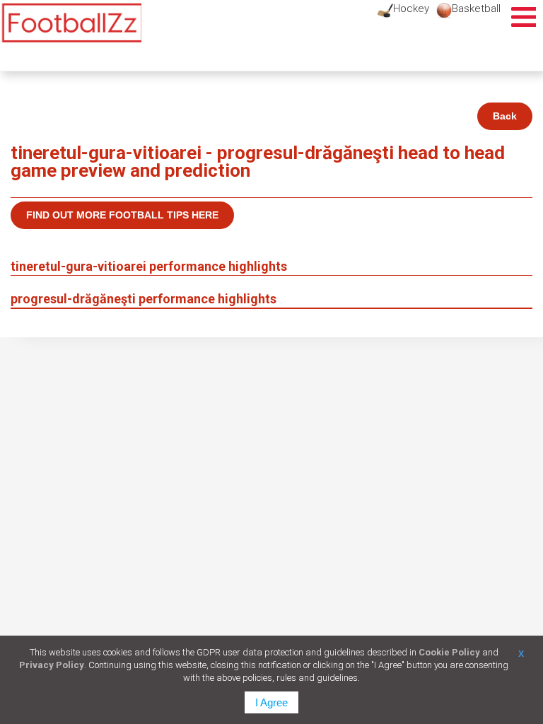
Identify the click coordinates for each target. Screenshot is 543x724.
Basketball (476, 8)
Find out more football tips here (122, 215)
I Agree (271, 702)
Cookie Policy (449, 652)
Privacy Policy (51, 665)
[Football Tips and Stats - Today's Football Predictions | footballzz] (70, 23)
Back (505, 116)
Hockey (411, 8)
